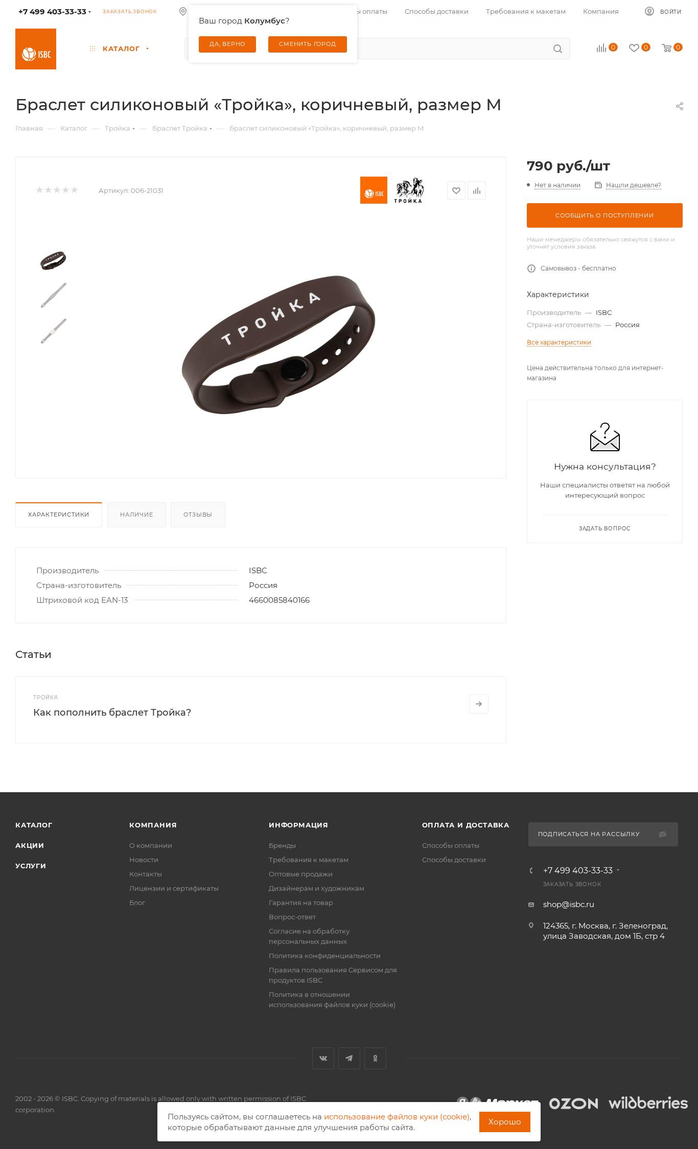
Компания (153, 825)
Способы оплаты (450, 845)
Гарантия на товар (301, 902)
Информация (299, 825)
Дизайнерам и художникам (316, 888)
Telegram (349, 1058)
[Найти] (557, 48)
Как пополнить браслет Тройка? (112, 712)
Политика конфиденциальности (325, 955)
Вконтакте (323, 1058)
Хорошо (504, 1122)
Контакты (145, 874)
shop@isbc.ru (568, 904)
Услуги (30, 866)
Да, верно (227, 43)
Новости (143, 859)
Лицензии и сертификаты (174, 888)
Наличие (136, 514)
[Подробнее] (478, 704)
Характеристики (58, 514)
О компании (150, 845)
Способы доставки (454, 859)
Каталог (34, 825)
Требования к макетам (308, 859)
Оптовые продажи (301, 874)
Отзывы (198, 514)
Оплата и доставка (466, 825)
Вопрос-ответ (292, 917)
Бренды (282, 845)
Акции (29, 845)
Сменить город (307, 43)
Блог (137, 902)
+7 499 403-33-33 (578, 871)
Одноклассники (375, 1058)
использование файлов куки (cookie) (397, 1116)
